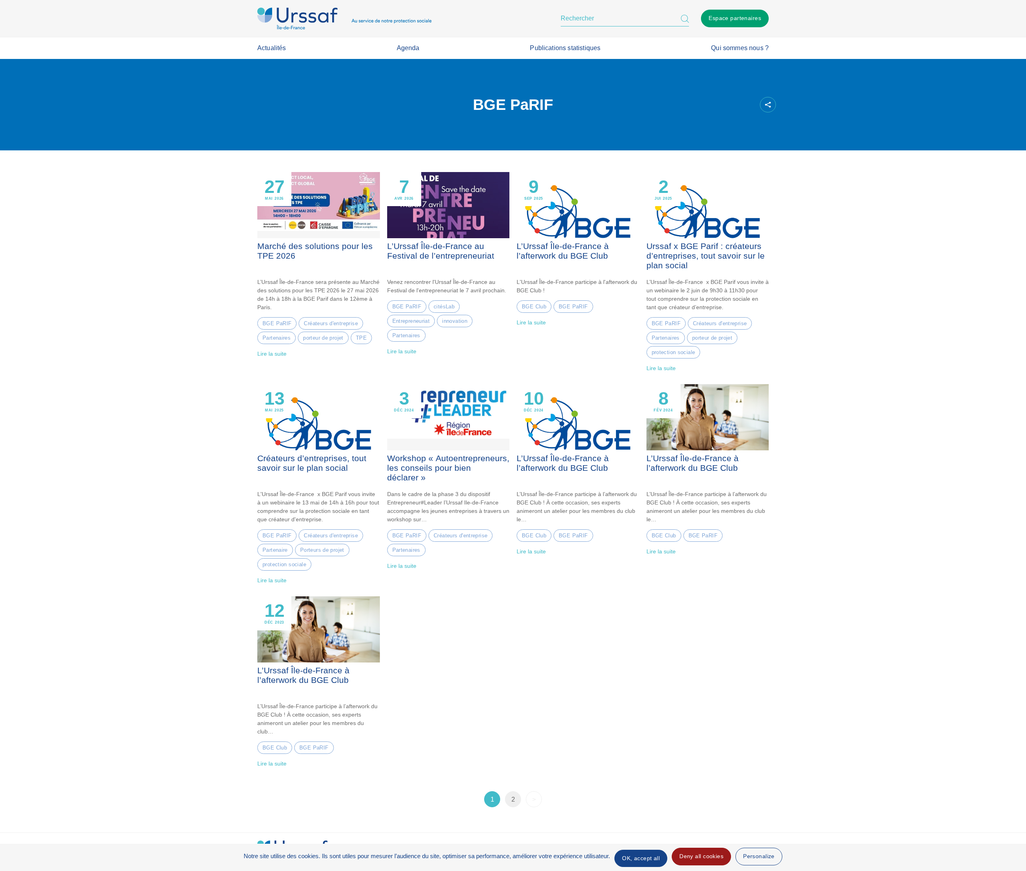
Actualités (271, 48)
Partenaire (275, 550)
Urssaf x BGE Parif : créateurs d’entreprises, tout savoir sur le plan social (705, 255)
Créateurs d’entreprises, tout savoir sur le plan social (311, 463)
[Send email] (745, 104)
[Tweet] (717, 104)
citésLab (444, 307)
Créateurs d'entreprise (330, 323)
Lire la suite (272, 353)
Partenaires (277, 338)
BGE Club (534, 307)
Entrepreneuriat (411, 321)
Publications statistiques (565, 48)
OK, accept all (641, 858)
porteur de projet (323, 338)
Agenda (408, 48)
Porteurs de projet (322, 550)
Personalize (759, 856)
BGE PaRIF (277, 323)
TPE (361, 338)
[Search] (685, 18)
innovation (454, 321)
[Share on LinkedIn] (731, 104)
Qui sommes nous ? (740, 48)
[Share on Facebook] (704, 104)
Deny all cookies (701, 856)
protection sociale (673, 352)
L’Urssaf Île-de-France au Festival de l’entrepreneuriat (440, 251)
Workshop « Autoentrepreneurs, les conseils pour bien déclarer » (448, 468)
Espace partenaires (735, 18)
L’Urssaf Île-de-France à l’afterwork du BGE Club (563, 251)
